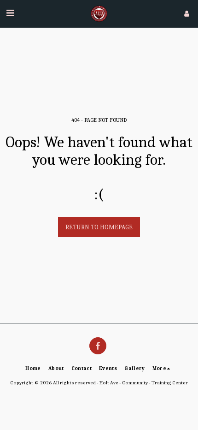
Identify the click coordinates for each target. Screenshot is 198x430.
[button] (10, 13)
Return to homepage (99, 227)
